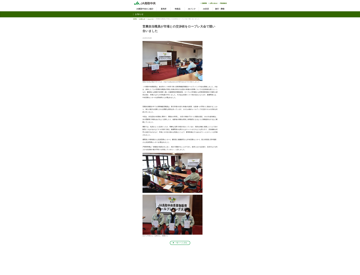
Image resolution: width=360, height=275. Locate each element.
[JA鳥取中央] (145, 2)
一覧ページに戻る (180, 243)
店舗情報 (204, 3)
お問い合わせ (214, 3)
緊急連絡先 (223, 3)
